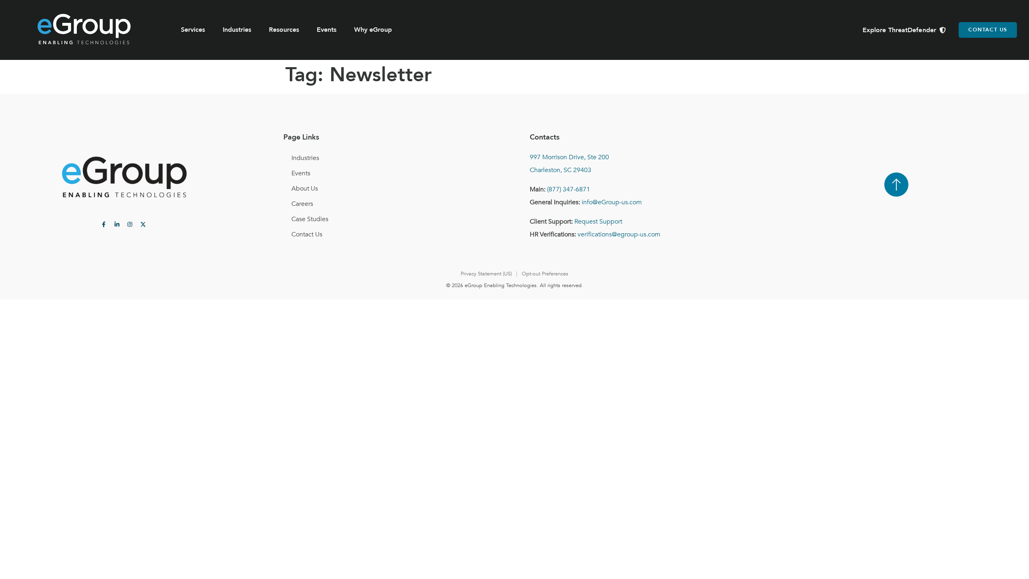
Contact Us (306, 234)
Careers (302, 203)
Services (193, 29)
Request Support (598, 221)
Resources (284, 29)
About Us (304, 188)
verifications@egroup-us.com (619, 234)
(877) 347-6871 (568, 189)
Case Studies (309, 219)
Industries (237, 29)
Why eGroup (373, 29)
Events (326, 29)
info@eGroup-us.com (612, 202)
